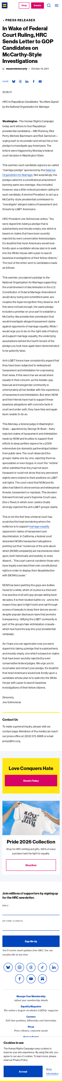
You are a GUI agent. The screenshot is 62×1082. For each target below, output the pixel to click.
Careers (31, 1016)
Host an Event (31, 1036)
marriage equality (39, 526)
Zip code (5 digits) (18, 921)
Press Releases (20, 20)
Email (11, 906)
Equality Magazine (31, 1006)
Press (31, 1026)
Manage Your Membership (31, 996)
